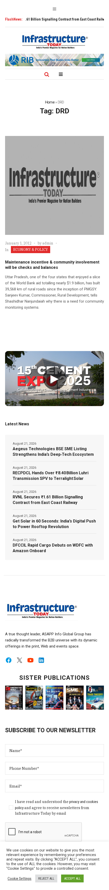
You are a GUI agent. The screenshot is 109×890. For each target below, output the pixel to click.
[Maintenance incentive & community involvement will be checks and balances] (54, 185)
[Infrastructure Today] (54, 41)
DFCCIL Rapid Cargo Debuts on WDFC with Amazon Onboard (53, 548)
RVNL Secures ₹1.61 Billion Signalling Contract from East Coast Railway (48, 500)
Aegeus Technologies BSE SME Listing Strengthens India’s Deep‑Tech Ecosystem (53, 451)
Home (50, 102)
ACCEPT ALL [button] (72, 878)
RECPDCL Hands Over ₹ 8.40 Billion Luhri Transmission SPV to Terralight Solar (50, 475)
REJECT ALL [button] (46, 878)
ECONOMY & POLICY (30, 249)
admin (47, 243)
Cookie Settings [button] (19, 878)
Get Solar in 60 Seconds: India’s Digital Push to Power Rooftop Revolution (54, 524)
